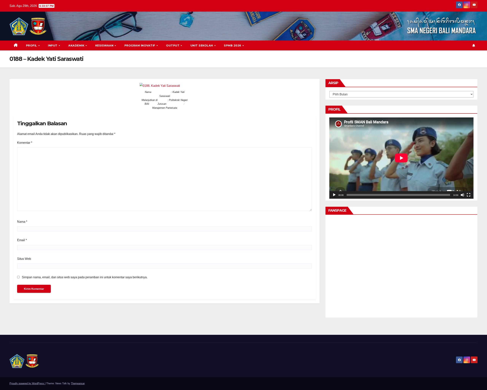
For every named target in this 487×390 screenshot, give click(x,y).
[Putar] (334, 195)
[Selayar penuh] (468, 195)
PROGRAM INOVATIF (140, 45)
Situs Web (24, 258)
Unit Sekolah (202, 45)
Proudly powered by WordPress (27, 383)
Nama (22, 221)
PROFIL (32, 45)
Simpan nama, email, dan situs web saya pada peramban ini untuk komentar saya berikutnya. (84, 277)
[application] (401, 158)
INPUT (53, 45)
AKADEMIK (76, 45)
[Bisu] (462, 195)
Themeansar (77, 383)
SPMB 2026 (233, 45)
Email (22, 240)
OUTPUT (173, 45)
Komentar (24, 142)
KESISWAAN (104, 45)
